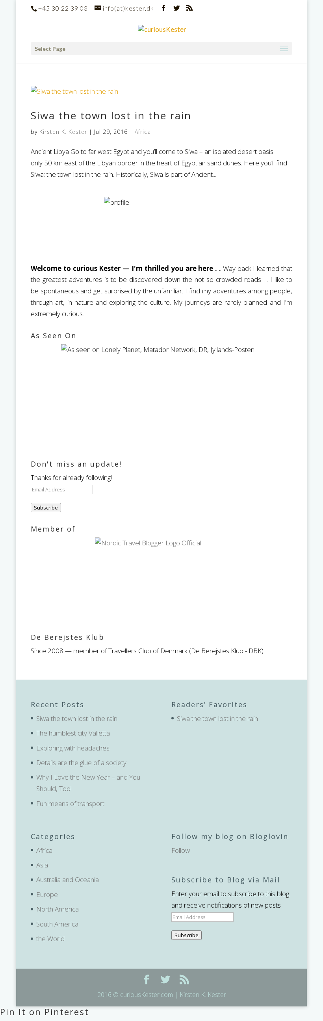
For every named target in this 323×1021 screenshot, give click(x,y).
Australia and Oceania (67, 879)
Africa (143, 131)
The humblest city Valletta (73, 732)
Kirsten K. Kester (63, 131)
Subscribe (46, 507)
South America (57, 923)
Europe (47, 894)
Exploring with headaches (73, 747)
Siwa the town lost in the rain (111, 115)
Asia (42, 864)
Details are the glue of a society (81, 762)
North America (57, 909)
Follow (180, 850)
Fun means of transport (70, 803)
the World (50, 938)
